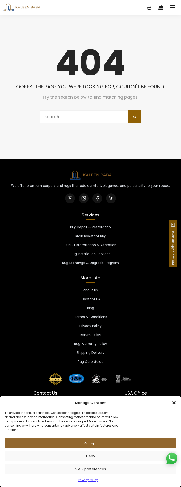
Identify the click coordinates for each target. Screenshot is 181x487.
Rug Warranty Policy (90, 343)
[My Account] (149, 7)
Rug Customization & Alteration (90, 245)
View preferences (90, 469)
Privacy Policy (88, 480)
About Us (90, 290)
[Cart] (161, 7)
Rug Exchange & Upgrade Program (90, 262)
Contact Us (90, 299)
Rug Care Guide (90, 361)
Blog (90, 308)
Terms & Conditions (90, 317)
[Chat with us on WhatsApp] (172, 459)
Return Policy (90, 334)
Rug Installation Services (90, 253)
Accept (90, 443)
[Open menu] (172, 7)
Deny (90, 456)
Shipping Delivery (90, 352)
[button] (174, 402)
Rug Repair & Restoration (90, 227)
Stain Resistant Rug (90, 236)
